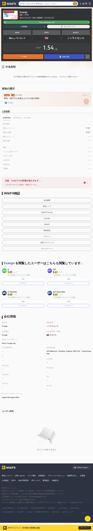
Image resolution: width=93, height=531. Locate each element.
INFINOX (51, 508)
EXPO (13, 480)
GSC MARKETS (8, 512)
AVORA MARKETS (38, 508)
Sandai (29, 512)
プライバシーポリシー (56, 476)
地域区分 (55, 480)
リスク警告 (31, 476)
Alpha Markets (8, 508)
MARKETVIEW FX (42, 512)
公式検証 (5, 480)
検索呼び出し (72, 476)
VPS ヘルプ (35, 480)
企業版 (82, 476)
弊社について (7, 476)
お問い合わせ (20, 476)
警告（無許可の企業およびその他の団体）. (22, 98)
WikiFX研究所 (23, 480)
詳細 (23, 279)
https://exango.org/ (9, 343)
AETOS (65, 512)
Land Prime (62, 508)
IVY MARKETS (22, 508)
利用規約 (41, 476)
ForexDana (74, 508)
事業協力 (46, 480)
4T (72, 512)
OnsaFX (20, 512)
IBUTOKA (55, 512)
